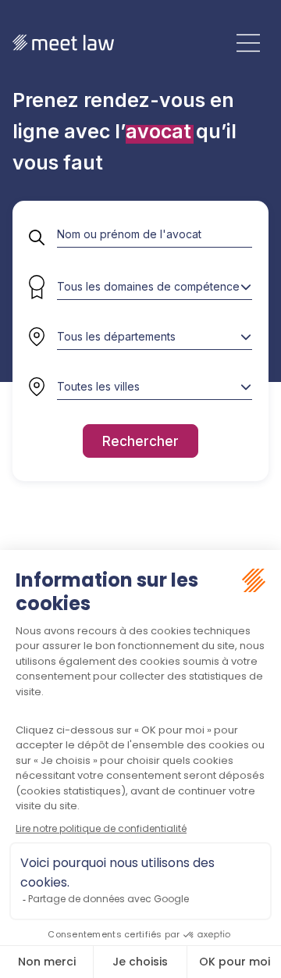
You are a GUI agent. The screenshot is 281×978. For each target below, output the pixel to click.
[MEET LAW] (63, 42)
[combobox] (154, 336)
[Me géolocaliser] (36, 387)
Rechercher (140, 441)
